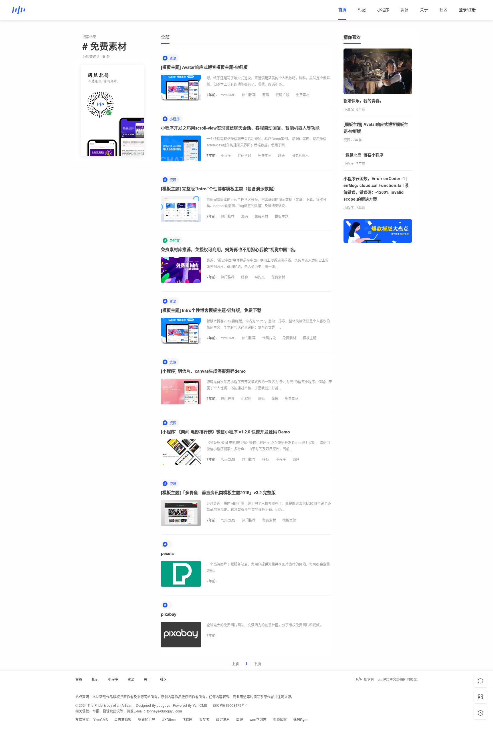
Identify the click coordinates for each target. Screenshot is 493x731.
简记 (239, 719)
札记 (362, 9)
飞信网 (187, 719)
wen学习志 (258, 719)
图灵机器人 (300, 155)
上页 (236, 663)
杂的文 (259, 276)
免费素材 (303, 94)
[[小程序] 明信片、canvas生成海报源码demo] (181, 393)
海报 (274, 398)
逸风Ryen (300, 719)
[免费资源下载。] (378, 231)
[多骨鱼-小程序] (112, 110)
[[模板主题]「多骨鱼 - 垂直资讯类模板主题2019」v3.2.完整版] (181, 514)
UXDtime (169, 719)
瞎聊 (244, 276)
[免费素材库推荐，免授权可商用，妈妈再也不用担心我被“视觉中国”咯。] (181, 271)
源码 (265, 94)
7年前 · (212, 94)
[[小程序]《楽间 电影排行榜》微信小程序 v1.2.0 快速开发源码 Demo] (181, 453)
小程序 (383, 9)
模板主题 (281, 216)
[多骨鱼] (18, 10)
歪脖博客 (280, 719)
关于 (424, 9)
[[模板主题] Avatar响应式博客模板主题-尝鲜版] (181, 89)
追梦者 (204, 719)
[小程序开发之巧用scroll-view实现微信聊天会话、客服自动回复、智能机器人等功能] (181, 150)
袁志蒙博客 (123, 719)
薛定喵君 (223, 719)
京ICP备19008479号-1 (230, 705)
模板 (265, 459)
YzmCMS (228, 94)
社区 (443, 9)
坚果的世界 (146, 719)
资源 (405, 9)
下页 (257, 663)
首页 (342, 9)
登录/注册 (467, 9)
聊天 (281, 155)
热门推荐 (249, 94)
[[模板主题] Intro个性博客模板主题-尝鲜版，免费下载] (181, 332)
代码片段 (282, 94)
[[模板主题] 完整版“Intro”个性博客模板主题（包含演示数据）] (181, 210)
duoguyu (163, 705)
